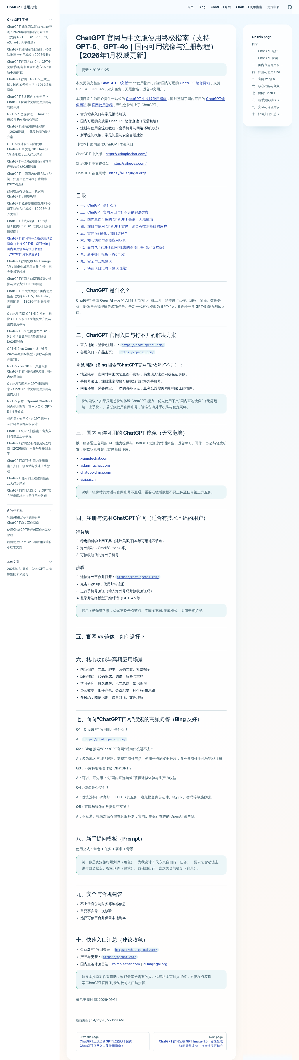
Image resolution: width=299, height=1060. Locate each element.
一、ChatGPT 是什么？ (267, 51)
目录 (255, 44)
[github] (290, 7)
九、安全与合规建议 (266, 107)
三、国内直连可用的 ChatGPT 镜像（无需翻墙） (267, 65)
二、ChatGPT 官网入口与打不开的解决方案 (267, 58)
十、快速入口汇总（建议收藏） (267, 114)
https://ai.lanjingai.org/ (127, 173)
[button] (30, 19)
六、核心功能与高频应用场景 (267, 86)
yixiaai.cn (88, 479)
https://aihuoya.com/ (130, 163)
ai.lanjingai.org (155, 964)
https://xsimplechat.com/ (126, 154)
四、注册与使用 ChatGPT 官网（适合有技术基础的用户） (267, 72)
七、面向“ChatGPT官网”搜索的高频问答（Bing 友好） (267, 93)
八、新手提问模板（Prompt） (267, 100)
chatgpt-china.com (95, 472)
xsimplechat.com (94, 458)
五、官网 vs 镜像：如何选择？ (267, 79)
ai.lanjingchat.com (95, 465)
